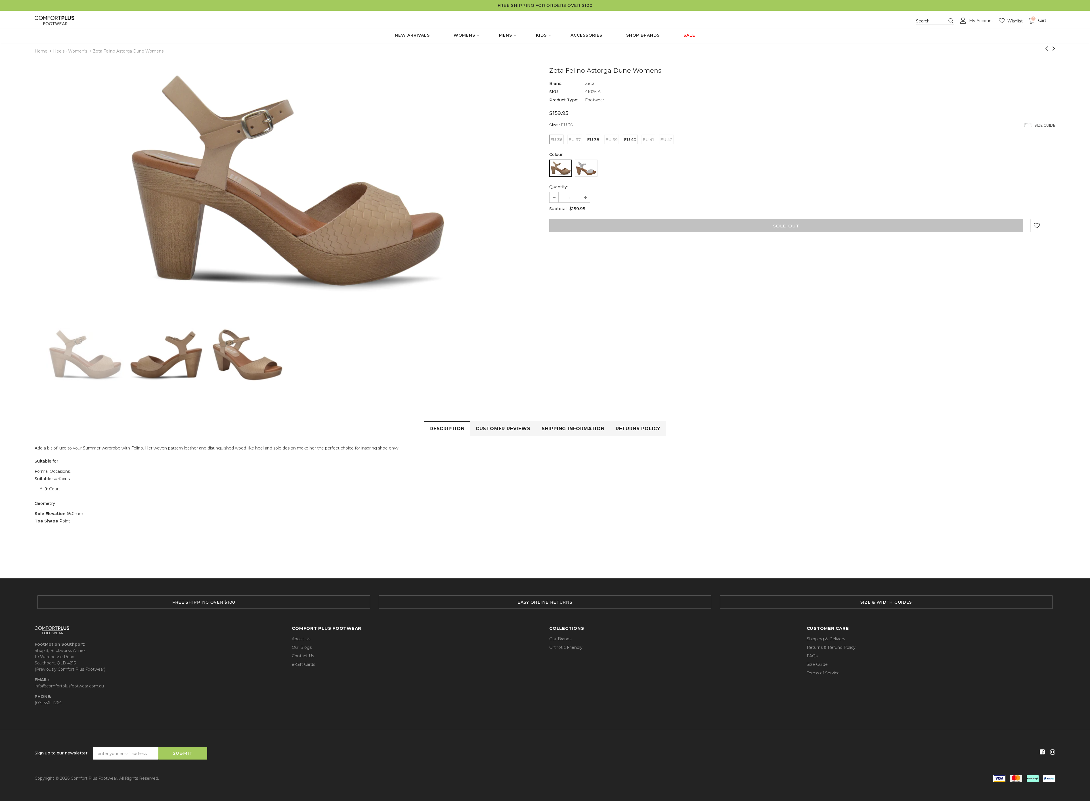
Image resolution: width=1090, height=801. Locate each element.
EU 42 (666, 139)
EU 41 (648, 139)
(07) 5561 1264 (48, 702)
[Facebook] (1041, 752)
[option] (288, 181)
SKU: (554, 91)
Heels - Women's (70, 51)
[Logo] (54, 20)
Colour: (556, 154)
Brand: (555, 83)
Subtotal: (558, 208)
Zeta (589, 83)
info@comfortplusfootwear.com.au (69, 686)
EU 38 (593, 139)
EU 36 (556, 139)
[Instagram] (1051, 752)
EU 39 (611, 139)
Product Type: (563, 100)
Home (41, 51)
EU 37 (575, 139)
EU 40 (630, 139)
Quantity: (558, 186)
